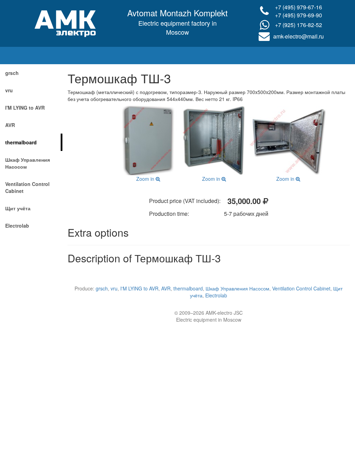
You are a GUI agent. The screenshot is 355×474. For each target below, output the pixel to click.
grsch (12, 72)
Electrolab (17, 225)
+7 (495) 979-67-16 (298, 7)
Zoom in (146, 178)
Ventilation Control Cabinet (27, 187)
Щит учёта (18, 208)
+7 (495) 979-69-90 (298, 15)
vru (9, 90)
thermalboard (21, 142)
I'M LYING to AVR (25, 107)
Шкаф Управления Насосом (27, 163)
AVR (10, 124)
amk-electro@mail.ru (298, 36)
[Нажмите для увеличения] (148, 140)
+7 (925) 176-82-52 (298, 25)
